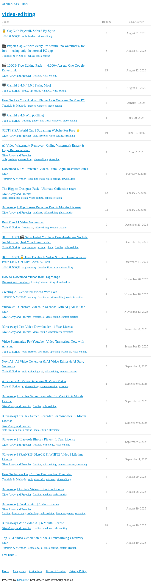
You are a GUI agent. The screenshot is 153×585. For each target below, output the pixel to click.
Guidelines (35, 571)
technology (34, 371)
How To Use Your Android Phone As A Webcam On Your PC (43, 100)
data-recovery (19, 513)
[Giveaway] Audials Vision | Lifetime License (33, 489)
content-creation (53, 197)
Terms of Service (56, 571)
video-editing (45, 36)
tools (24, 36)
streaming (70, 135)
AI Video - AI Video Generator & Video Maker (34, 381)
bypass (31, 56)
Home (5, 571)
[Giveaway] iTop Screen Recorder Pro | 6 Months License (41, 207)
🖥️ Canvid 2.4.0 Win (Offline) (23, 115)
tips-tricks (35, 90)
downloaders (68, 178)
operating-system (59, 351)
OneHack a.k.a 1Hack (15, 3)
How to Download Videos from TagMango (31, 277)
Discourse (23, 579)
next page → (10, 554)
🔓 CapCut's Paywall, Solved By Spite (28, 31)
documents (14, 197)
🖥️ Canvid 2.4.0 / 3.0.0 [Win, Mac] (26, 85)
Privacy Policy (78, 571)
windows (46, 90)
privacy (41, 247)
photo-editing (41, 159)
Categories (19, 571)
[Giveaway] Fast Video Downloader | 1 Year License (37, 326)
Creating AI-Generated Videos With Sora (29, 292)
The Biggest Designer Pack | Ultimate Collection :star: (39, 188)
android (32, 105)
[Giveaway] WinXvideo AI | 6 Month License (33, 523)
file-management (65, 513)
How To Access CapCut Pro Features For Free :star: (37, 474)
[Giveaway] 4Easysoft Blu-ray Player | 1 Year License (38, 439)
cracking (26, 120)
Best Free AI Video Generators (23, 222)
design (24, 197)
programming (29, 247)
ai (32, 227)
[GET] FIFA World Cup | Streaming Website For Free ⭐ (41, 130)
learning (35, 282)
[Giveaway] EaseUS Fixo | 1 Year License (30, 504)
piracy (25, 90)
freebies (32, 36)
